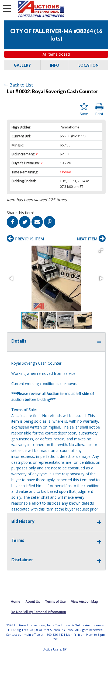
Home (15, 601)
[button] (100, 250)
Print (99, 113)
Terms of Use (55, 601)
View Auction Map (84, 601)
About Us (33, 601)
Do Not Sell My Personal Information (38, 612)
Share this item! (20, 212)
